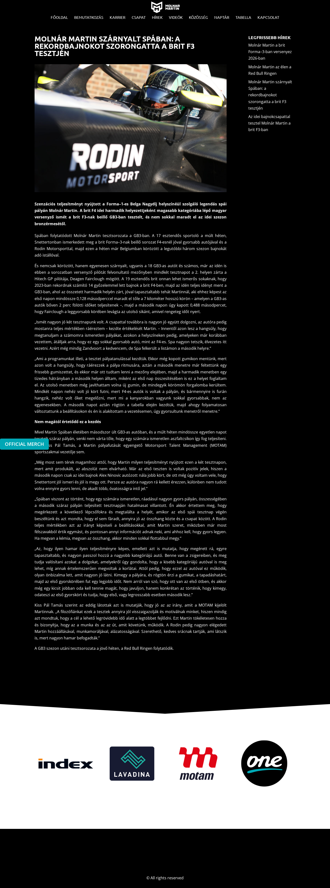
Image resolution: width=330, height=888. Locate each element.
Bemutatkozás (88, 17)
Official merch (24, 444)
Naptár (221, 17)
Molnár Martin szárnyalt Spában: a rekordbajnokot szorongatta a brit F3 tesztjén (270, 95)
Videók (176, 17)
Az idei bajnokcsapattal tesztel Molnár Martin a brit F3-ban (269, 123)
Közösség (198, 17)
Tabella (243, 17)
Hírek (157, 17)
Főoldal (59, 17)
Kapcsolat (268, 17)
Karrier (117, 17)
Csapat (139, 17)
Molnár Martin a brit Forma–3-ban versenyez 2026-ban (270, 51)
